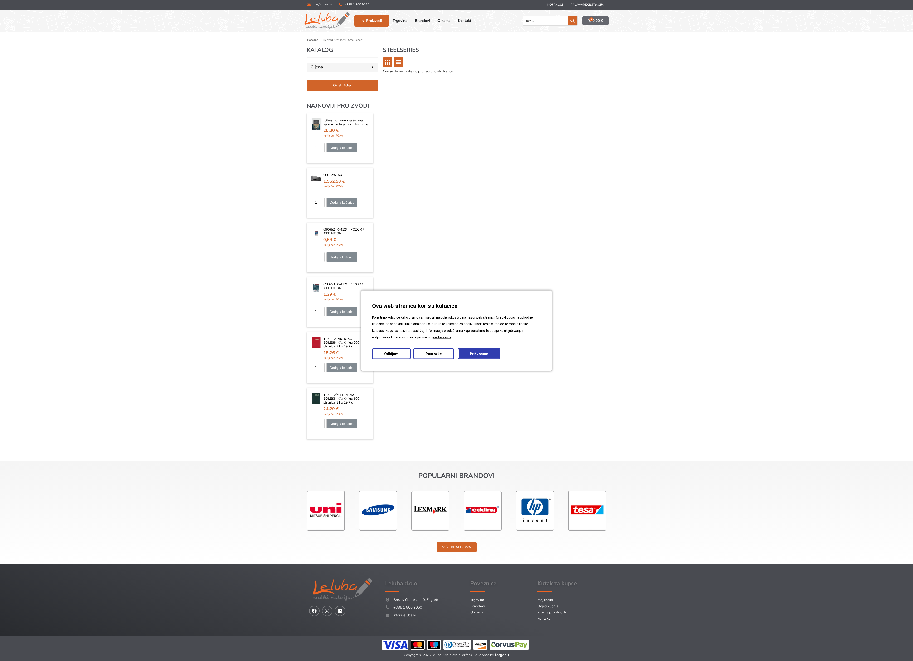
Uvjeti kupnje (547, 606)
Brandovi (477, 606)
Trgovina (477, 600)
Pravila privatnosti (551, 612)
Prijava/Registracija (587, 5)
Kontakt (543, 618)
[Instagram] (327, 611)
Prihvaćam (479, 354)
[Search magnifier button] (572, 20)
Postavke (434, 354)
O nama (476, 612)
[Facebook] (314, 611)
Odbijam (391, 354)
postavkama (441, 337)
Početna (312, 40)
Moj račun (555, 5)
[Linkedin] (340, 611)
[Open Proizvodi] (363, 21)
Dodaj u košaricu (342, 148)
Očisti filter (342, 85)
